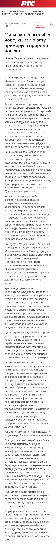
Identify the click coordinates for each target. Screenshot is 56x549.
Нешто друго (39, 11)
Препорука (25, 11)
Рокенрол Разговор (34, 14)
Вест (4, 11)
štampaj (51, 24)
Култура (6, 14)
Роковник (17, 14)
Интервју (13, 11)
